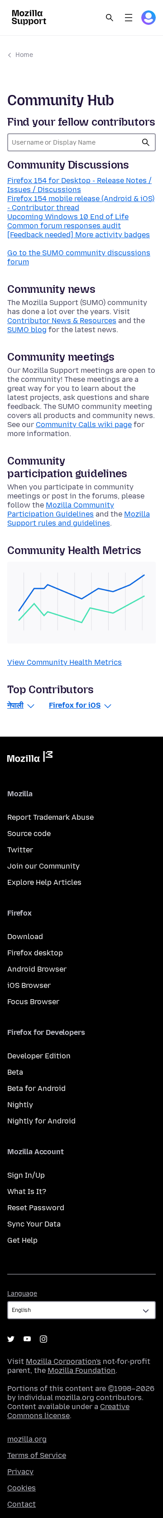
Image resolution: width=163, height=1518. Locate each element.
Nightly (20, 1104)
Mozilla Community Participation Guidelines (60, 509)
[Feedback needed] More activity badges (78, 234)
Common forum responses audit (64, 225)
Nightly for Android (41, 1121)
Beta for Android (36, 1088)
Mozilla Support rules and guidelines (78, 518)
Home (24, 55)
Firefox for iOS (75, 705)
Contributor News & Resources (61, 320)
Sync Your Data (34, 1224)
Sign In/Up (26, 1175)
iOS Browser (29, 985)
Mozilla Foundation (81, 1370)
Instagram (43, 1339)
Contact (21, 1504)
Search (109, 17)
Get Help (22, 1240)
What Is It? (26, 1191)
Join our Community (43, 866)
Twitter (20, 850)
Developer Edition (39, 1056)
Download (25, 936)
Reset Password (35, 1207)
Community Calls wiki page (84, 424)
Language (22, 1293)
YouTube (27, 1339)
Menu (128, 17)
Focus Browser (33, 1001)
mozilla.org (27, 1439)
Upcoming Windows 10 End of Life (68, 216)
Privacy (20, 1471)
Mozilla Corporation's (63, 1361)
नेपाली (15, 705)
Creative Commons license (68, 1411)
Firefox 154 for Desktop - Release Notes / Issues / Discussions (79, 185)
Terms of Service (36, 1455)
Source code (29, 833)
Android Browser (37, 969)
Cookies (21, 1488)
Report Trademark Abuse (50, 817)
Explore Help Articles (44, 882)
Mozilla (30, 758)
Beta (15, 1072)
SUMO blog (27, 329)
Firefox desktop (35, 953)
